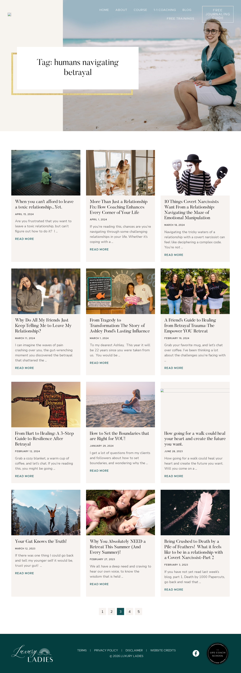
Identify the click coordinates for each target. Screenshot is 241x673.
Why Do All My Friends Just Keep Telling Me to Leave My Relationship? (43, 326)
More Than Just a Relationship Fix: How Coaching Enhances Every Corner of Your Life (118, 207)
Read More (24, 239)
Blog (186, 9)
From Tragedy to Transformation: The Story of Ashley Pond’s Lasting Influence (120, 326)
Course (140, 9)
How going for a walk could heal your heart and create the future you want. (195, 439)
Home (104, 9)
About (121, 9)
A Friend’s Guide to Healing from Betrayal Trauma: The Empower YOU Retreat (190, 326)
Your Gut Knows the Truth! (41, 541)
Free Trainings (180, 18)
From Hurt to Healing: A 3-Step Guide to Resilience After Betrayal (44, 439)
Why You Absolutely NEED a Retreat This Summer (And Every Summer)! (118, 547)
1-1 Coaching (165, 9)
